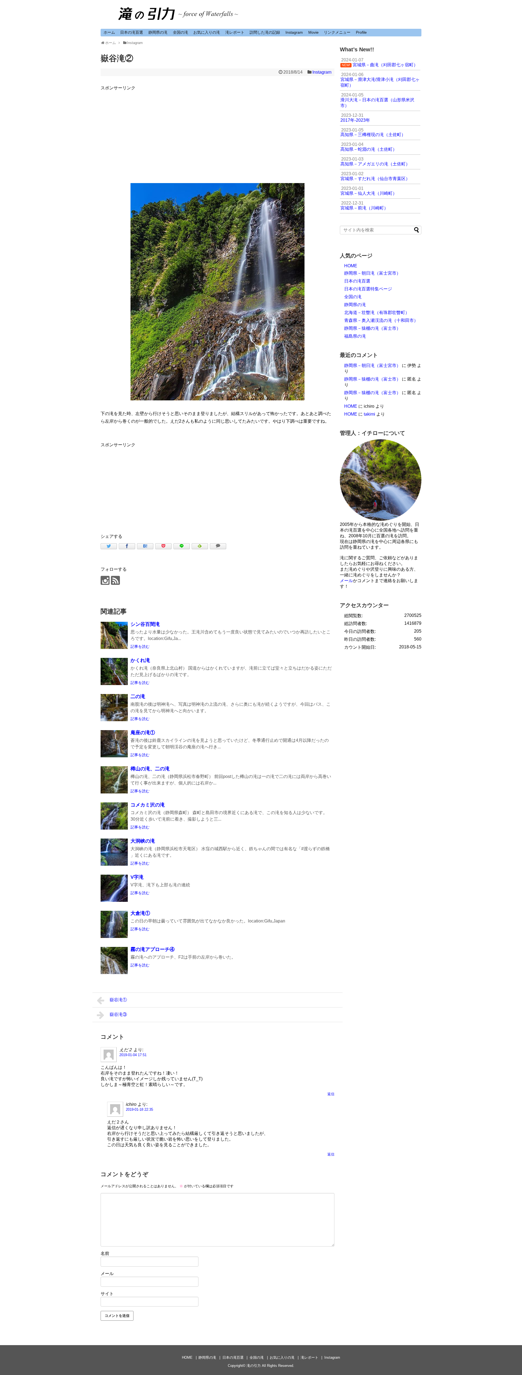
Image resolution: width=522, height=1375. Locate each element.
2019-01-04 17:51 (133, 1055)
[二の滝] (114, 707)
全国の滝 (180, 32)
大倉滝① (140, 913)
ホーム (109, 32)
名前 (105, 1253)
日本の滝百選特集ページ (368, 289)
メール (107, 1273)
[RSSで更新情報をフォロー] (115, 580)
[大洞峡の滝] (114, 852)
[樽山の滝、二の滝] (114, 779)
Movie (313, 32)
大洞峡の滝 (142, 841)
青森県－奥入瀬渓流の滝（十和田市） (381, 320)
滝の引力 (254, 1366)
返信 (330, 1094)
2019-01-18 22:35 (139, 1109)
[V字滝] (114, 888)
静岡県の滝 (157, 32)
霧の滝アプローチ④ (152, 949)
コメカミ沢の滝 (147, 805)
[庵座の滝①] (114, 743)
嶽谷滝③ (118, 1014)
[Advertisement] (217, 130)
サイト (107, 1293)
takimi (369, 414)
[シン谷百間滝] (114, 635)
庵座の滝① (142, 732)
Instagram (294, 32)
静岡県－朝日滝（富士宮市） (372, 273)
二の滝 (137, 696)
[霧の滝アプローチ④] (114, 960)
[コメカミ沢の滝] (114, 816)
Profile (361, 32)
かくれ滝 (140, 660)
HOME (350, 265)
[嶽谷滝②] (145, 546)
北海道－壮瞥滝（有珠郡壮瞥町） (376, 312)
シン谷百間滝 (145, 624)
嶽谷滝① (118, 999)
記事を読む (140, 646)
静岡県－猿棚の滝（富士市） (372, 328)
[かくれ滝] (114, 671)
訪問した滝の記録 (265, 32)
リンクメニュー (337, 32)
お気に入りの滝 (206, 32)
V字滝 (137, 877)
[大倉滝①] (114, 924)
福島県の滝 (355, 336)
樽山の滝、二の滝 (150, 768)
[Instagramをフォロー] (105, 580)
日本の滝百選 (131, 32)
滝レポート (234, 32)
